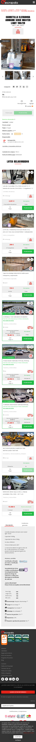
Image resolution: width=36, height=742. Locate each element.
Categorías (11, 10)
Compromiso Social (6, 675)
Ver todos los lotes (8, 320)
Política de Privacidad (7, 666)
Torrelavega (7, 196)
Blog (2, 660)
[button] (13, 86)
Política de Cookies (6, 671)
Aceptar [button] (18, 737)
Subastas (3, 648)
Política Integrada (6, 673)
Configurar (18, 740)
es (17, 585)
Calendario (4, 651)
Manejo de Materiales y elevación (10, 11)
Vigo (5, 371)
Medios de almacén (21, 10)
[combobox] (18, 705)
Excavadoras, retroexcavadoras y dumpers (14, 454)
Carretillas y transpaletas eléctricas (11, 146)
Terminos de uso (5, 668)
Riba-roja (6, 458)
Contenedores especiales (10, 278)
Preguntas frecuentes (7, 658)
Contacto (3, 664)
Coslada (6, 327)
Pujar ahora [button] (28, 208)
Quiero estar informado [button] (18, 692)
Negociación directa (6, 653)
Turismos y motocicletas (9, 324)
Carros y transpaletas (8, 235)
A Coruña (6, 415)
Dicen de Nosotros (6, 655)
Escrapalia (4, 10)
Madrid (5, 283)
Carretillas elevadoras (27, 11)
